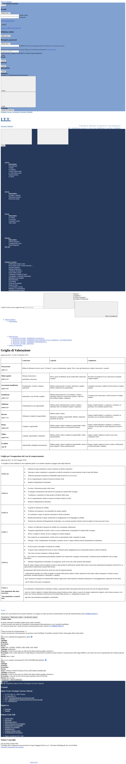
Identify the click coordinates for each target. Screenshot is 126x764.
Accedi (4, 5)
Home (77, 294)
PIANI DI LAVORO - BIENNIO (23, 343)
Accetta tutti (31, 617)
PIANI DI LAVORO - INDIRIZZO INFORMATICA (30, 342)
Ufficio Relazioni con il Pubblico (15, 724)
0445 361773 (11, 696)
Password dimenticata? (8, 21)
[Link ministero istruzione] (9, 3)
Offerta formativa (80, 297)
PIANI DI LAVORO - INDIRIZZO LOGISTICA (28, 338)
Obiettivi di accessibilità (12, 727)
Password (22, 17)
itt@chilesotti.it (21, 698)
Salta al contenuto (6, 1)
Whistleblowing (10, 729)
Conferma (10, 110)
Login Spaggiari (51, 49)
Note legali (8, 720)
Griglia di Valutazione (15, 345)
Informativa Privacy (11, 722)
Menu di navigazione (111, 316)
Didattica (77, 295)
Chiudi (3, 60)
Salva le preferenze (16, 680)
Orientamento (13, 321)
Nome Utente (23, 15)
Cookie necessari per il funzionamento (13, 631)
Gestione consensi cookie (12, 731)
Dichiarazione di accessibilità (14, 725)
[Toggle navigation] (16, 137)
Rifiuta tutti (17, 617)
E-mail (21, 46)
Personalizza (5, 617)
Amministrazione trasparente (13, 732)
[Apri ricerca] (52, 137)
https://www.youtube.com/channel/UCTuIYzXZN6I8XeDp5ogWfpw (23, 660)
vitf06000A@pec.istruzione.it (25, 700)
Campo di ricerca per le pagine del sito (13, 307)
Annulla (4, 110)
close (3, 145)
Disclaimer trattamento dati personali (12, 747)
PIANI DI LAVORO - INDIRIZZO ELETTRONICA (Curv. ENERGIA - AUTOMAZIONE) (42, 340)
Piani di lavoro (13, 336)
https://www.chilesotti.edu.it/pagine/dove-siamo (16, 637)
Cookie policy (9, 718)
